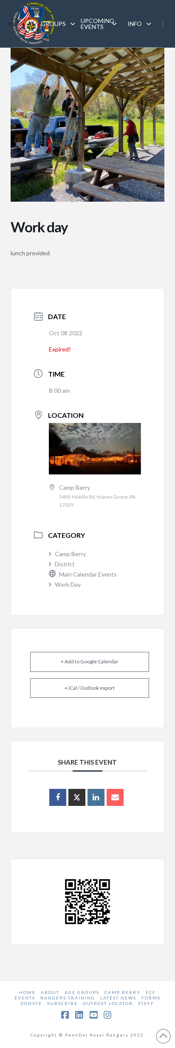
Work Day (68, 584)
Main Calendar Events (88, 574)
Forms (151, 997)
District (65, 564)
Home (27, 992)
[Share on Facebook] (57, 797)
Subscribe (62, 1003)
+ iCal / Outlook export (90, 688)
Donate (31, 1003)
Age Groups (82, 992)
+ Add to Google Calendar (90, 661)
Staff (146, 1003)
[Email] (115, 797)
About (50, 992)
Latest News (118, 997)
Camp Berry (70, 553)
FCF (151, 992)
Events (24, 997)
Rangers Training (67, 997)
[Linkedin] (96, 797)
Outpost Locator (108, 1003)
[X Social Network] (76, 797)
